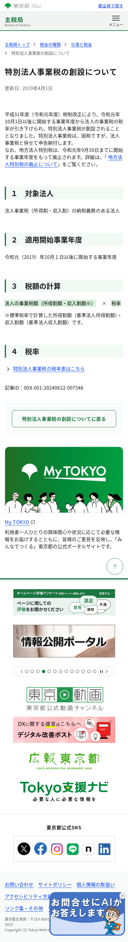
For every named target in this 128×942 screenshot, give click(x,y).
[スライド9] (72, 671)
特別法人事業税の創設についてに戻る (64, 418)
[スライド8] (66, 671)
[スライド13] (94, 671)
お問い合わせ (19, 884)
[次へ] (107, 671)
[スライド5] (49, 671)
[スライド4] (43, 671)
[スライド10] (77, 671)
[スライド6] (55, 671)
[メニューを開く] (116, 21)
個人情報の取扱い (96, 884)
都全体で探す (110, 6)
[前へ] (21, 671)
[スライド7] (60, 671)
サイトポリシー (55, 884)
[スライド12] (88, 671)
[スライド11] (83, 671)
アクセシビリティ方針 (28, 896)
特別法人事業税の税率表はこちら (49, 368)
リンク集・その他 (24, 908)
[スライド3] (38, 671)
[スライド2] (32, 671)
